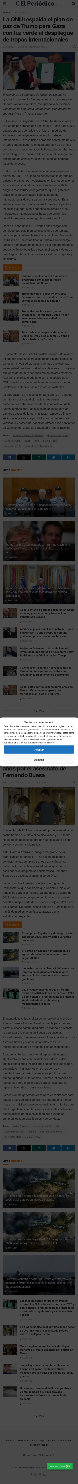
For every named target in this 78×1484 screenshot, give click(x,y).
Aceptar (39, 749)
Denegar (39, 759)
